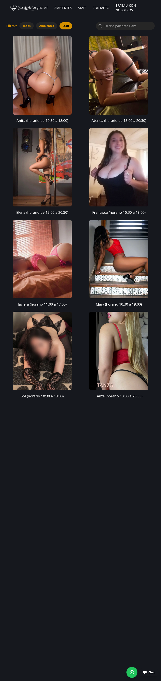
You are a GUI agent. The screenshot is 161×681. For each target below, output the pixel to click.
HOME (43, 8)
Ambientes (46, 26)
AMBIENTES (63, 8)
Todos (27, 26)
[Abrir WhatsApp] (131, 672)
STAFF (82, 8)
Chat (151, 672)
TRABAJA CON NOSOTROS (126, 7)
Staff (66, 26)
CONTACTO (101, 8)
